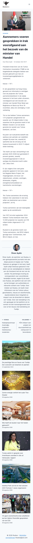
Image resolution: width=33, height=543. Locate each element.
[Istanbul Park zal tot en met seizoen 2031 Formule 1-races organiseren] (16, 473)
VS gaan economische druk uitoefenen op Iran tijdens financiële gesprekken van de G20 (15, 518)
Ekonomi (5, 33)
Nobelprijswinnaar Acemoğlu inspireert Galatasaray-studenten (8, 326)
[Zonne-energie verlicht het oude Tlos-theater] (16, 380)
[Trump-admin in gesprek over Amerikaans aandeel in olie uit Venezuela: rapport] (16, 440)
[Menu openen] (29, 4)
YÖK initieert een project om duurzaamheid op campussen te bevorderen (24, 326)
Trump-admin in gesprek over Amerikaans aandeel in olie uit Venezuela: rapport (12, 455)
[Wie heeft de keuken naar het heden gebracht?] (16, 410)
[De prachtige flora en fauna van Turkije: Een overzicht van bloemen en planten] (16, 350)
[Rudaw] (6, 4)
